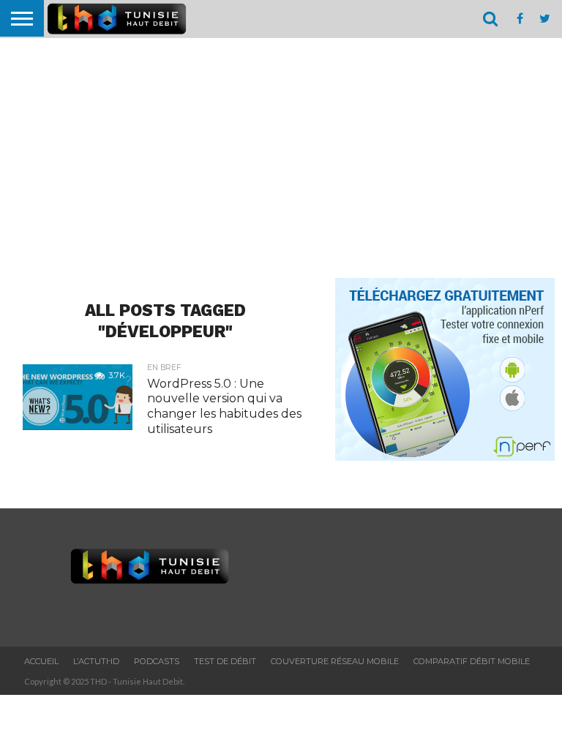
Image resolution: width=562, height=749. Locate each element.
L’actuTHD (96, 661)
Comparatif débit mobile (471, 661)
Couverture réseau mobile (335, 661)
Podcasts (156, 661)
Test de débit (225, 661)
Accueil (41, 661)
